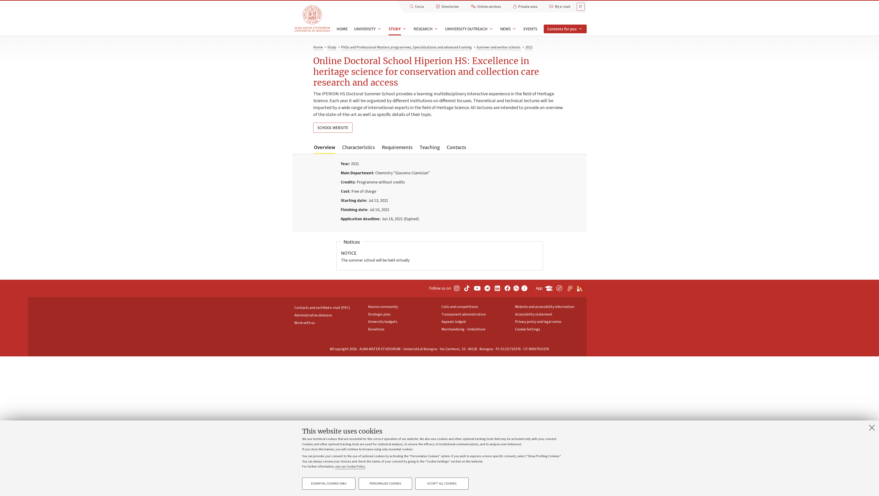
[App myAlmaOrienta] (559, 287)
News (505, 29)
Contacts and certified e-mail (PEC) (322, 307)
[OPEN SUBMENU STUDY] (404, 29)
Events (530, 29)
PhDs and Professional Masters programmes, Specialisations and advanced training (406, 47)
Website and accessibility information (544, 306)
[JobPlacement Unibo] (569, 287)
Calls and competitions (459, 306)
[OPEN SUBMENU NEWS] (514, 29)
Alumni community (383, 306)
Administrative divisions (313, 315)
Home (342, 29)
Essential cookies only (329, 483)
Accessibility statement (533, 314)
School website (332, 127)
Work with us (304, 322)
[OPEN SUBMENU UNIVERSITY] (379, 29)
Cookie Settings (527, 329)
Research (423, 29)
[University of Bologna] (313, 18)
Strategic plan (379, 314)
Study (395, 29)
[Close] (872, 427)
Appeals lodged (453, 321)
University (365, 29)
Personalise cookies (385, 483)
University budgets (382, 321)
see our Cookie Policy (350, 466)
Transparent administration (463, 314)
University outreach (466, 29)
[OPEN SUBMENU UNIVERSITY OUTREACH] (490, 29)
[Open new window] (456, 288)
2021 (529, 47)
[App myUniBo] (549, 287)
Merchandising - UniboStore (463, 329)
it (580, 6)
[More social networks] (524, 288)
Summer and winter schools (499, 47)
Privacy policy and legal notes (538, 321)
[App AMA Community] (579, 286)
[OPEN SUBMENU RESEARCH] (435, 29)
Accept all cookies (442, 483)
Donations (376, 329)
